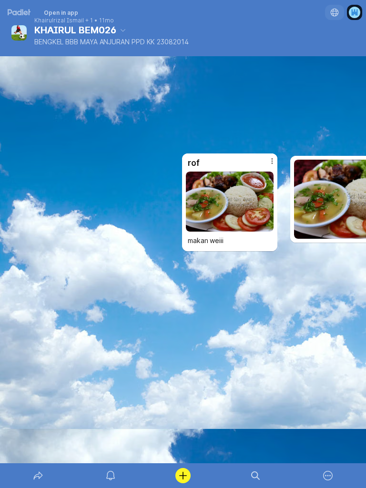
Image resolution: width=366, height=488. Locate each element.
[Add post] (183, 475)
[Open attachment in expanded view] (230, 202)
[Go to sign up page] (354, 12)
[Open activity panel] (110, 475)
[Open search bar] (255, 475)
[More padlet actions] (327, 475)
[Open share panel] (38, 475)
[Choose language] (334, 12)
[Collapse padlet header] (123, 30)
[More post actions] (265, 165)
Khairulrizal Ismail (59, 20)
